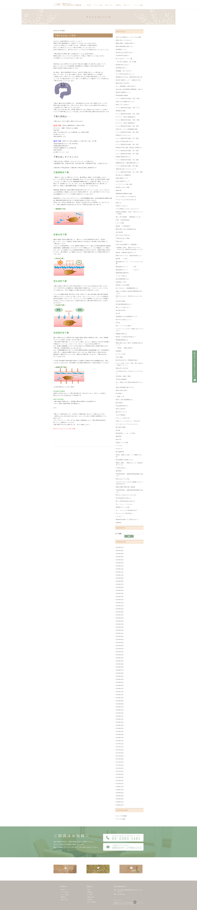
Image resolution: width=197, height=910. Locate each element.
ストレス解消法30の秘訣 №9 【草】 (127, 126)
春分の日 (118, 439)
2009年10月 (120, 789)
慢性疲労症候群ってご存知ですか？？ (127, 519)
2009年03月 (120, 802)
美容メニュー (127, 5)
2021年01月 (120, 654)
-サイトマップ (118, 900)
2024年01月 (120, 633)
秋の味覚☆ (119, 393)
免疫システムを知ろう (123, 104)
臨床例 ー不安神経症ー (123, 226)
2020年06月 (120, 673)
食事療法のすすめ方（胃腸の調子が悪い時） (129, 77)
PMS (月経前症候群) (123, 220)
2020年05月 (120, 676)
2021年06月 (120, 642)
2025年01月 (120, 602)
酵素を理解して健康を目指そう (125, 43)
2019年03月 (120, 713)
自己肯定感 (119, 232)
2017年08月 (120, 753)
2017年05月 (120, 759)
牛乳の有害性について (123, 181)
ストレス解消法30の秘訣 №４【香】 (127, 153)
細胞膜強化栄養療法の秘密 (124, 193)
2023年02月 (120, 636)
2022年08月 (120, 639)
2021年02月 (120, 651)
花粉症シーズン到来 (122, 442)
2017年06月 (120, 756)
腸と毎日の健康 (120, 427)
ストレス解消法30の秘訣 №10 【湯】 (128, 120)
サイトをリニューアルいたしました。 (127, 424)
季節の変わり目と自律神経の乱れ (126, 229)
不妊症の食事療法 (121, 379)
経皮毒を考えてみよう (123, 64)
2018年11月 (119, 719)
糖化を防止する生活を (123, 83)
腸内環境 (118, 470)
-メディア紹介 (64, 892)
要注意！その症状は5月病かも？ (126, 336)
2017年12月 (120, 743)
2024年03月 (120, 627)
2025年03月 (120, 596)
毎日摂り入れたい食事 (123, 187)
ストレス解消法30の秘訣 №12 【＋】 (128, 107)
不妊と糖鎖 (120, 357)
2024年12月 (120, 605)
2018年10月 (120, 722)
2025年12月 (120, 569)
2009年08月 (120, 795)
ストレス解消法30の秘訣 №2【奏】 (127, 166)
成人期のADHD (121, 310)
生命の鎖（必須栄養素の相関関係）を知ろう (129, 89)
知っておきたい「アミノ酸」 (125, 58)
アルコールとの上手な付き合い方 (126, 199)
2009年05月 (120, 799)
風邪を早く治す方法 (122, 368)
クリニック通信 (138, 5)
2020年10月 (120, 661)
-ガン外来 (90, 894)
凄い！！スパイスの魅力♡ (124, 325)
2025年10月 (120, 575)
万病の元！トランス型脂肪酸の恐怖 (127, 129)
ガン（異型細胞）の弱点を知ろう (126, 86)
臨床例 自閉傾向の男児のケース (127, 252)
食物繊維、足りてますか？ (124, 71)
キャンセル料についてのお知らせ (126, 196)
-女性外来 (90, 899)
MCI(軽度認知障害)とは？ (124, 304)
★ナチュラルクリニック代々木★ (64, 428)
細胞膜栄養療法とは (122, 340)
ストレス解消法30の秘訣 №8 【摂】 (127, 132)
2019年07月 (120, 707)
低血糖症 (118, 351)
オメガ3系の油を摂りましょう (125, 74)
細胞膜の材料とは (121, 333)
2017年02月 (120, 768)
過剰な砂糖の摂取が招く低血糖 (125, 487)
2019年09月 (120, 700)
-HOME (62, 889)
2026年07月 (120, 547)
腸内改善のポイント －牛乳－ (127, 266)
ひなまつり (119, 448)
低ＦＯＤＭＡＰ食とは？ (123, 235)
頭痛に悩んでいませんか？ (124, 40)
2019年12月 (120, 691)
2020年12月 (120, 658)
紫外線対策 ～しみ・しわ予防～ (126, 433)
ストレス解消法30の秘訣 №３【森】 (127, 159)
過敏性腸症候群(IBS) (122, 272)
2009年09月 (120, 792)
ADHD (118, 322)
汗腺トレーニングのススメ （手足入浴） (128, 421)
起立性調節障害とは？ (123, 279)
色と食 (118, 313)
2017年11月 (119, 746)
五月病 (118, 430)
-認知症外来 (90, 897)
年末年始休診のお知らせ (123, 498)
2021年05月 (120, 645)
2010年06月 (120, 774)
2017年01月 (120, 771)
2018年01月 (120, 740)
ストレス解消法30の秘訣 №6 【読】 (127, 144)
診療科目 (118, 5)
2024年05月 (120, 621)
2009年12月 (120, 786)
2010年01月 (120, 783)
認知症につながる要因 (123, 285)
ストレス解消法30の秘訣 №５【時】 (127, 150)
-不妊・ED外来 (91, 902)
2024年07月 (120, 615)
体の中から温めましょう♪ (124, 319)
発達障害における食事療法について (127, 316)
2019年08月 (120, 703)
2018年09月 (120, 725)
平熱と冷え (119, 241)
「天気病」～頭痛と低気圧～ (125, 348)
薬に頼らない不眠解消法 (123, 175)
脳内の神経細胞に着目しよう (125, 46)
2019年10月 (120, 697)
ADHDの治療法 (121, 301)
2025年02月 (120, 599)
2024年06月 (120, 618)
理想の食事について (122, 178)
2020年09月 (120, 664)
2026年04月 (120, 556)
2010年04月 (120, 780)
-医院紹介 (63, 897)
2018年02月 (120, 737)
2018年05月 (120, 728)
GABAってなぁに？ (122, 205)
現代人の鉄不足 (120, 408)
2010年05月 (120, 777)
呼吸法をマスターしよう (123, 135)
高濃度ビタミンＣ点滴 (123, 507)
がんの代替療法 (120, 415)
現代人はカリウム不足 (123, 479)
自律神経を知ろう (121, 67)
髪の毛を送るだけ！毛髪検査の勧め (127, 360)
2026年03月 (120, 559)
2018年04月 (120, 731)
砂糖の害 (118, 190)
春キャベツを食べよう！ (123, 307)
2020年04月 (120, 679)
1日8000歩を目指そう (123, 55)
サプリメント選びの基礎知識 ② (125, 116)
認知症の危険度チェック (123, 92)
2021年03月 (120, 648)
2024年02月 (120, 630)
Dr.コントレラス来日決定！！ (125, 513)
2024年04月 (120, 624)
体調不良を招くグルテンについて (126, 169)
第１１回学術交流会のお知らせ (125, 501)
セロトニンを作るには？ (123, 418)
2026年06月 (120, 550)
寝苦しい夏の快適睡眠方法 (124, 399)
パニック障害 (120, 223)
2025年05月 (120, 590)
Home (89, 5)
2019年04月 (120, 710)
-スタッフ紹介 (64, 894)
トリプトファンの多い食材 (124, 184)
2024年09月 (120, 608)
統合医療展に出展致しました (125, 459)
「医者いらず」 (120, 396)
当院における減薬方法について (125, 101)
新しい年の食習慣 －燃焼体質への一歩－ (129, 217)
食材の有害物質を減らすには (125, 387)
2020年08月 (120, 667)
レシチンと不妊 (120, 354)
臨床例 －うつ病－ (122, 258)
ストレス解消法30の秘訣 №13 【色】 (128, 98)
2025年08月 (120, 581)
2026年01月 (120, 566)
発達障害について (121, 49)
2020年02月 (120, 685)
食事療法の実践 (120, 110)
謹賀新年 (118, 522)
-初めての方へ (64, 899)
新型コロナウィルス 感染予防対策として (129, 255)
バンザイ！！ (120, 516)
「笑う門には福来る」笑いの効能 (126, 61)
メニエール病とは (121, 276)
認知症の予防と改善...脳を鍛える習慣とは (129, 147)
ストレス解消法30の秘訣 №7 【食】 (127, 138)
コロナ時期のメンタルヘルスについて (127, 208)
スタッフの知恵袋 (121, 816)
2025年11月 (119, 572)
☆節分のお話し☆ (121, 467)
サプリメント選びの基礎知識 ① (125, 123)
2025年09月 (120, 578)
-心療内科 (90, 892)
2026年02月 (120, 562)
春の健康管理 (120, 451)
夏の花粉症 (119, 402)
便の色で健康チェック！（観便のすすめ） (129, 80)
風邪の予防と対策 (121, 390)
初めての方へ (109, 5)
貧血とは (118, 202)
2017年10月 (120, 749)
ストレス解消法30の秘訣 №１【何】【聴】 (129, 172)
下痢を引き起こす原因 (65, 35)
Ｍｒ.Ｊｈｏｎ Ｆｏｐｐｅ (124, 504)
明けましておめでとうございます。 (127, 495)
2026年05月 (120, 553)
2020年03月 (120, 682)
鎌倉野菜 (118, 436)
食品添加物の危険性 (122, 95)
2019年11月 (119, 694)
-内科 (88, 889)
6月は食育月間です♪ (122, 405)
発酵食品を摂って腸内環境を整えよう (127, 163)
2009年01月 (120, 805)
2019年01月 (120, 716)
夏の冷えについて (121, 412)
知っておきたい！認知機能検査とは (127, 288)
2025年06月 (120, 587)
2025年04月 (120, 593)
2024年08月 (120, 611)
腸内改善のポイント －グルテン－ (128, 269)
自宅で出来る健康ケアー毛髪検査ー (127, 244)
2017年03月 (120, 765)
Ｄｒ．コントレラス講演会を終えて (127, 510)
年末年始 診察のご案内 (123, 376)
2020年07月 (120, 670)
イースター (119, 445)
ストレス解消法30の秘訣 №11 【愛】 (128, 113)
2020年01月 (120, 688)
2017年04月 (120, 762)
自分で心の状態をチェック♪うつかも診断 (128, 37)
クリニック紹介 (98, 5)
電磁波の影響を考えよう (123, 156)
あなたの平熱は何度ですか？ (125, 141)
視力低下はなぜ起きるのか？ (125, 52)
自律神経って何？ (121, 282)
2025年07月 (120, 584)
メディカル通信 (120, 819)
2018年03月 (120, 734)
